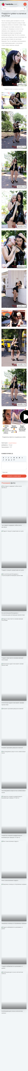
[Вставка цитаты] (9, 460)
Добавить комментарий (14, 476)
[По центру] (17, 458)
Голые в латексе (12, 443)
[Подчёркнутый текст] (8, 458)
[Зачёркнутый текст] (11, 458)
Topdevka (11, 4)
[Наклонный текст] (6, 458)
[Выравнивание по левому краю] (14, 458)
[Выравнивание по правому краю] (19, 458)
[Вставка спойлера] (14, 460)
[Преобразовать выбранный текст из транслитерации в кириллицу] (11, 460)
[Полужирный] (3, 458)
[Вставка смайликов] (22, 458)
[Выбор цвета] (3, 460)
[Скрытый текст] (6, 460)
